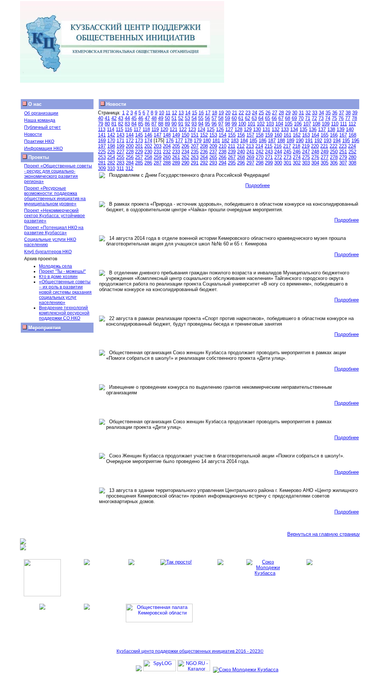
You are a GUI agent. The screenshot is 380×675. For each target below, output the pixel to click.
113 (101, 129)
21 (234, 112)
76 (341, 118)
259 (157, 157)
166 (334, 135)
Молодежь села (55, 266)
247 (306, 151)
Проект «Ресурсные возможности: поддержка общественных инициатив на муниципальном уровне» (55, 196)
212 (241, 146)
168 (352, 135)
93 (194, 124)
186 (262, 140)
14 (187, 112)
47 (147, 118)
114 (110, 129)
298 (259, 163)
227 (120, 151)
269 (250, 157)
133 (285, 129)
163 (306, 135)
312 (129, 168)
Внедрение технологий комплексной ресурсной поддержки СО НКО (64, 313)
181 (216, 140)
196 (355, 140)
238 (222, 151)
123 (192, 129)
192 (318, 140)
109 (326, 124)
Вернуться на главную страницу (323, 534)
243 (269, 151)
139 (340, 129)
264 (204, 157)
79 (100, 124)
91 (180, 124)
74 (327, 118)
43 (120, 118)
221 (324, 146)
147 (157, 135)
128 (238, 129)
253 (102, 157)
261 (176, 157)
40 (100, 118)
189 (290, 140)
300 (278, 163)
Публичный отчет (42, 127)
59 (227, 118)
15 (194, 112)
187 (272, 140)
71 (307, 118)
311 (120, 168)
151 (195, 135)
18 (214, 112)
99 (234, 124)
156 (241, 135)
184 (244, 140)
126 (220, 129)
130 (257, 129)
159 (269, 135)
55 (200, 118)
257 (139, 157)
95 (207, 124)
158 (259, 135)
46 (140, 118)
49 (160, 118)
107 (307, 124)
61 (240, 118)
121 (173, 129)
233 (176, 151)
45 (134, 118)
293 (213, 163)
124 (201, 129)
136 (313, 129)
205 (176, 146)
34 (321, 112)
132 (275, 129)
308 (352, 163)
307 (343, 163)
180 (207, 140)
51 (174, 118)
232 (167, 151)
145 (139, 135)
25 (261, 112)
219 (305, 146)
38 (348, 112)
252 (352, 151)
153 (213, 135)
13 (181, 112)
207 (195, 146)
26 (268, 112)
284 (130, 163)
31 (301, 112)
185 (253, 140)
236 (204, 151)
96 (214, 124)
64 (260, 118)
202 (148, 146)
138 (331, 129)
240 (241, 151)
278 (334, 157)
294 (222, 163)
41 (107, 118)
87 (154, 124)
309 (102, 168)
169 (102, 140)
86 (147, 124)
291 (195, 163)
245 (287, 151)
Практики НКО (39, 141)
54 (194, 118)
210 (222, 146)
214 (259, 146)
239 (232, 151)
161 (287, 135)
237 (213, 151)
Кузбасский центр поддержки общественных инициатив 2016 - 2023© (190, 651)
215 (268, 146)
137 (322, 129)
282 (111, 163)
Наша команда (39, 120)
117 (137, 129)
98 (227, 124)
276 (315, 157)
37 (341, 112)
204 (167, 146)
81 (114, 124)
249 (324, 151)
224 (352, 146)
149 (176, 135)
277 (324, 157)
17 (207, 112)
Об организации (41, 113)
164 (315, 135)
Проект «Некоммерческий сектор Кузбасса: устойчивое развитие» (54, 216)
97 (220, 124)
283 (120, 163)
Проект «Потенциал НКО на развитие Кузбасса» (53, 230)
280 (352, 157)
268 (241, 157)
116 (128, 129)
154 (222, 135)
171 (120, 140)
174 (148, 140)
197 (102, 146)
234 (185, 151)
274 (297, 157)
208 (204, 146)
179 (198, 140)
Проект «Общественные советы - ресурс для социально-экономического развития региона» (58, 173)
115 (119, 129)
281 (102, 163)
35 (328, 112)
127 (229, 129)
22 (241, 112)
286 (148, 163)
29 (288, 112)
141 (102, 135)
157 (250, 135)
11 (168, 112)
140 (350, 129)
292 (204, 163)
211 (231, 146)
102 (261, 124)
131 (266, 129)
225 (102, 151)
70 (301, 118)
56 (207, 118)
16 (201, 112)
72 (314, 118)
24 (254, 112)
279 (343, 157)
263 (195, 157)
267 (232, 157)
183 (235, 140)
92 (187, 124)
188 (281, 140)
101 (251, 124)
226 (111, 151)
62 (247, 118)
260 (167, 157)
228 (130, 151)
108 (316, 124)
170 (111, 140)
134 (294, 129)
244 (278, 151)
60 (234, 118)
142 (111, 135)
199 (120, 146)
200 (130, 146)
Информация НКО (43, 148)
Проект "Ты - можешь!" (62, 271)
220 (315, 146)
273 (287, 157)
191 (309, 140)
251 (343, 151)
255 (120, 157)
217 (287, 146)
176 (170, 140)
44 (127, 118)
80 (107, 124)
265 (213, 157)
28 (281, 112)
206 (185, 146)
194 (337, 140)
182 (225, 140)
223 (343, 146)
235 (195, 151)
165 (324, 135)
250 (334, 151)
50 (167, 118)
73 (321, 118)
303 (306, 163)
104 (279, 124)
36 (334, 112)
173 (139, 140)
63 (254, 118)
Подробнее (257, 185)
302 (297, 163)
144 (130, 135)
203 (157, 146)
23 (247, 112)
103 (270, 124)
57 (214, 118)
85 (140, 124)
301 (287, 163)
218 (296, 146)
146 (148, 135)
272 (278, 157)
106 (298, 124)
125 (210, 129)
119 (155, 129)
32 (308, 112)
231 (157, 151)
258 (148, 157)
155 (232, 135)
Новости (33, 134)
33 (314, 112)
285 (139, 163)
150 (185, 135)
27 (274, 112)
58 (220, 118)
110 (334, 124)
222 (333, 146)
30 (294, 112)
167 (343, 135)
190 (300, 140)
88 (160, 124)
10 (161, 112)
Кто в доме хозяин (58, 276)
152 (204, 135)
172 (130, 140)
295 (232, 163)
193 (327, 140)
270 (259, 157)
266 (222, 157)
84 (134, 124)
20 (227, 112)
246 (297, 151)
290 (185, 163)
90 (174, 124)
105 (288, 124)
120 (164, 129)
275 (306, 157)
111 (343, 124)
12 (174, 112)
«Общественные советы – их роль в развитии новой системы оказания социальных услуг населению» (65, 292)
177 (179, 140)
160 (278, 135)
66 (274, 118)
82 (120, 124)
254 (111, 157)
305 (324, 163)
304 (315, 163)
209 (213, 146)
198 (111, 146)
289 (176, 163)
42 (114, 118)
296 (241, 163)
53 (187, 118)
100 (242, 124)
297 (250, 163)
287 (157, 163)
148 (167, 135)
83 (127, 124)
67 (281, 118)
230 (148, 151)
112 (352, 124)
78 (354, 118)
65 (267, 118)
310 (111, 168)
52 (180, 118)
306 (334, 163)
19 (221, 112)
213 (250, 146)
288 (167, 163)
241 (250, 151)
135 (303, 129)
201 (139, 146)
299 (269, 163)
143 (120, 135)
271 (269, 157)
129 (248, 129)
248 (315, 151)
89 (167, 124)
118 (146, 129)
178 (188, 140)
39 (354, 112)
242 (259, 151)
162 (297, 135)
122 (183, 129)
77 (347, 118)
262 (185, 157)
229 (139, 151)
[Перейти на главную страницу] (122, 81)
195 (346, 140)
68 (287, 118)
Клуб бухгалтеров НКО (48, 251)
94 (200, 124)
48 (154, 118)
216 (278, 146)
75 (334, 118)
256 (130, 157)
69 (294, 118)
